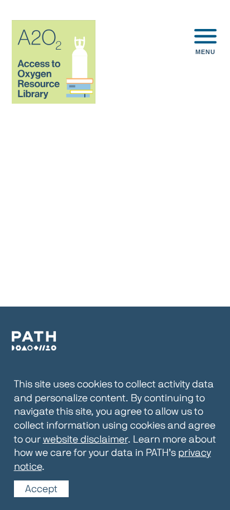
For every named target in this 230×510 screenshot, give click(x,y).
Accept (41, 488)
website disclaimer (85, 438)
